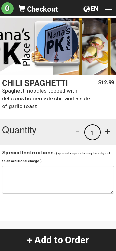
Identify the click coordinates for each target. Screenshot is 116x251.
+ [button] (107, 131)
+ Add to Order (58, 240)
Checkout (41, 9)
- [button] (77, 131)
